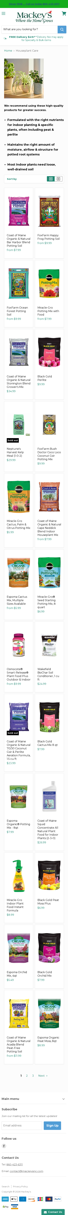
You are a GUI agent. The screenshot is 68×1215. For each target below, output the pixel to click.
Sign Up (52, 1125)
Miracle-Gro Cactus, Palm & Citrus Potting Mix (18, 524)
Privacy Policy (20, 1186)
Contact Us (54, 1212)
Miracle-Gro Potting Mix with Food (48, 311)
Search (5, 1186)
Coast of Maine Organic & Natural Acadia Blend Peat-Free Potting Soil (19, 1044)
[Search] (62, 29)
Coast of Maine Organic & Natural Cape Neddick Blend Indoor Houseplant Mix (49, 527)
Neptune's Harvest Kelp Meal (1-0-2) (15, 452)
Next (41, 1075)
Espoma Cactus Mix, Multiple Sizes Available (17, 600)
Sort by (12, 179)
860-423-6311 (14, 1164)
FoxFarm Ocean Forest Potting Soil (17, 311)
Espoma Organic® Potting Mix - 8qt (18, 824)
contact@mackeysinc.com (26, 1171)
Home (8, 50)
